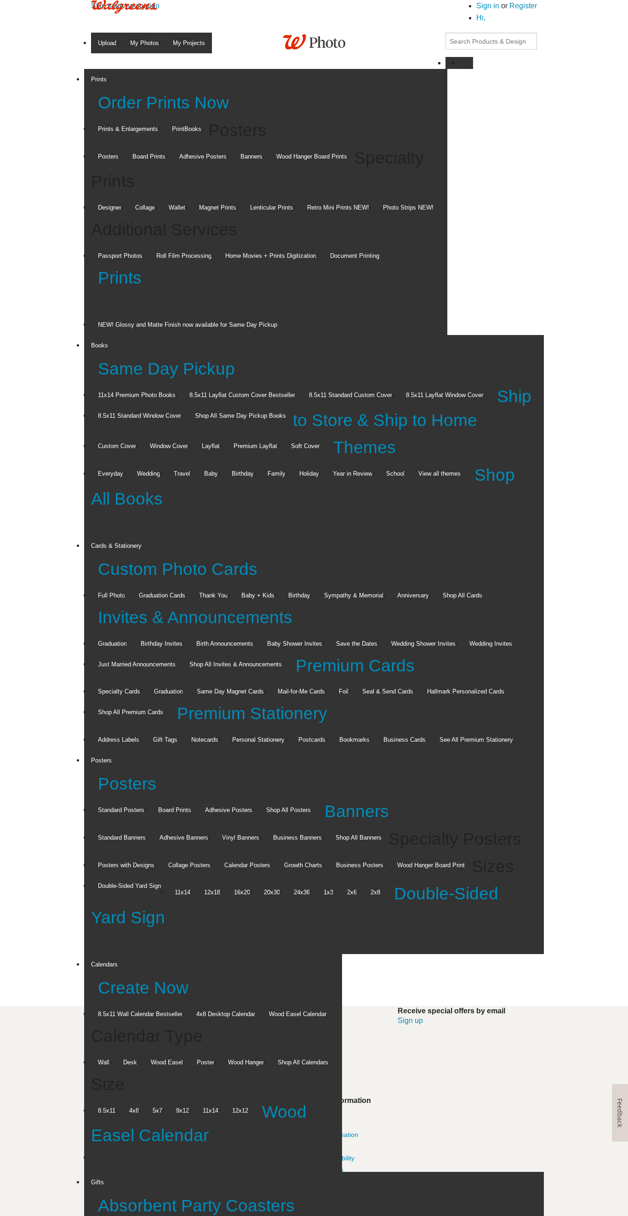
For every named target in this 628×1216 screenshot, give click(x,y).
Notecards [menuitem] (204, 739)
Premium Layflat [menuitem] (255, 446)
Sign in (488, 6)
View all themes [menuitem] (439, 473)
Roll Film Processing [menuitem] (183, 255)
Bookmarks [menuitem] (354, 739)
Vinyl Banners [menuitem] (240, 837)
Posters (127, 783)
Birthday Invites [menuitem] (162, 643)
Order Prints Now (163, 102)
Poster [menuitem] (205, 1062)
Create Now (143, 987)
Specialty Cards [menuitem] (119, 691)
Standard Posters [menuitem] (121, 810)
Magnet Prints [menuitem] (217, 207)
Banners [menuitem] (251, 156)
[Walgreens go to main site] (124, 6)
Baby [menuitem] (211, 473)
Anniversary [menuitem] (413, 595)
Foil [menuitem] (343, 691)
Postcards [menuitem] (311, 739)
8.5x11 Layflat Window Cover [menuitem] (444, 395)
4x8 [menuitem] (134, 1110)
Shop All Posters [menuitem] (288, 810)
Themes (364, 447)
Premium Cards (355, 665)
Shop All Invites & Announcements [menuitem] (235, 664)
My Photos (144, 43)
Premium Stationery (252, 713)
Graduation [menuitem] (112, 643)
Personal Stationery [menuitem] (258, 739)
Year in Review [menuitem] (352, 473)
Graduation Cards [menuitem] (162, 595)
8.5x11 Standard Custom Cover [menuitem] (350, 395)
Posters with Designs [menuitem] (126, 865)
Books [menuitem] (99, 345)
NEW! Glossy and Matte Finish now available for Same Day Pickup (187, 324)
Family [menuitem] (276, 473)
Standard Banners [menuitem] (122, 837)
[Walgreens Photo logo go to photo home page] (314, 41)
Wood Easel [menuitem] (167, 1062)
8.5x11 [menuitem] (106, 1110)
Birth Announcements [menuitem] (224, 643)
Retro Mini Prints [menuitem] (338, 207)
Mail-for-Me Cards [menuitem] (301, 691)
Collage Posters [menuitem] (189, 865)
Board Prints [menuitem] (149, 156)
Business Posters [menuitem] (359, 865)
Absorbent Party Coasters (196, 1205)
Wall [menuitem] (103, 1062)
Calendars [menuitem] (104, 964)
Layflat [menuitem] (211, 446)
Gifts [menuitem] (97, 1182)
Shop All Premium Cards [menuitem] (130, 712)
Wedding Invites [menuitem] (490, 643)
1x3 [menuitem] (328, 892)
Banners (357, 811)
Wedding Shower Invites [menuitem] (423, 643)
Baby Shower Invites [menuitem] (294, 643)
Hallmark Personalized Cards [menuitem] (465, 691)
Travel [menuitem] (182, 473)
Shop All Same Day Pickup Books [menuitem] (240, 415)
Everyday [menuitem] (110, 473)
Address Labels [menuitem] (118, 739)
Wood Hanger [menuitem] (246, 1062)
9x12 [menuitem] (182, 1110)
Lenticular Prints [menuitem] (271, 207)
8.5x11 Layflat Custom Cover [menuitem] (242, 395)
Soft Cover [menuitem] (305, 446)
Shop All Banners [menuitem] (359, 837)
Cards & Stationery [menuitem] (116, 545)
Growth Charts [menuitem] (303, 865)
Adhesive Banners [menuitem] (184, 837)
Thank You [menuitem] (213, 595)
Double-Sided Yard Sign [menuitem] (129, 885)
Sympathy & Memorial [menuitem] (353, 595)
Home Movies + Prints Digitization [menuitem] (270, 255)
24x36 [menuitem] (302, 892)
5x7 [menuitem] (157, 1110)
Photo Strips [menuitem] (408, 207)
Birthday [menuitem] (243, 473)
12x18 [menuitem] (212, 892)
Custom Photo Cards (177, 569)
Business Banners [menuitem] (297, 837)
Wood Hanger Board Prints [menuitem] (311, 156)
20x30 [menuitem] (272, 892)
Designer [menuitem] (109, 207)
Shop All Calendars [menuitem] (303, 1062)
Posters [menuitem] (108, 156)
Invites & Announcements (195, 617)
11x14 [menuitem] (182, 892)
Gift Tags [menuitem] (165, 739)
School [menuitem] (395, 473)
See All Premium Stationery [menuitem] (476, 739)
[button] (480, 18)
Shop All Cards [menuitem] (462, 595)
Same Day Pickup (166, 368)
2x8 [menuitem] (375, 892)
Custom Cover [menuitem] (117, 446)
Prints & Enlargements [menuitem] (128, 128)
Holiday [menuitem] (309, 473)
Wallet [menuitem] (177, 207)
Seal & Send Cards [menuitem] (387, 691)
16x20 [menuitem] (242, 892)
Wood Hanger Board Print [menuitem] (431, 865)
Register (523, 6)
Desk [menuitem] (130, 1062)
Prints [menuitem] (99, 79)
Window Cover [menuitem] (169, 446)
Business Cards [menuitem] (404, 739)
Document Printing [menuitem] (354, 255)
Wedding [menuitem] (148, 473)
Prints (120, 277)
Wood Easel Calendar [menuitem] (297, 1014)
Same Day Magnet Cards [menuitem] (230, 691)
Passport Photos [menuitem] (120, 255)
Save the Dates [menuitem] (356, 643)
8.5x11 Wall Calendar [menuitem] (140, 1014)
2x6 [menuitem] (352, 892)
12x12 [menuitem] (240, 1110)
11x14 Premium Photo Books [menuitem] (137, 395)
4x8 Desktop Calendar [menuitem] (225, 1014)
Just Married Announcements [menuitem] (137, 664)
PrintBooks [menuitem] (186, 128)
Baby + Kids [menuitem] (257, 595)
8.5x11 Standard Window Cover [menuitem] (139, 415)
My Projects (189, 43)
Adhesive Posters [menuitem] (203, 156)
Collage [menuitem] (145, 207)
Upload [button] (107, 43)
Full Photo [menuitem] (111, 595)
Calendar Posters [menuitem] (247, 865)
